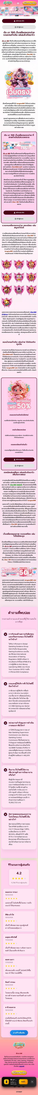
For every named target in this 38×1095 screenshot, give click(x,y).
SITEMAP (19, 1092)
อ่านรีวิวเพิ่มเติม (19, 1033)
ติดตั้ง (23, 1082)
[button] (18, 3)
